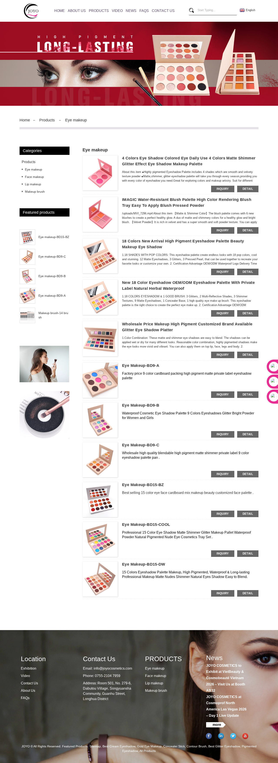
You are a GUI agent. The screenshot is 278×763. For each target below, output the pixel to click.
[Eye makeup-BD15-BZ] (100, 499)
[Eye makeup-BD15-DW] (100, 578)
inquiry (223, 188)
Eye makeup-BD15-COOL (146, 524)
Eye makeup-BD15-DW (143, 564)
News (131, 11)
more (217, 725)
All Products (147, 751)
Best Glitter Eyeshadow (224, 746)
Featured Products (75, 746)
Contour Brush (197, 746)
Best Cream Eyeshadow (119, 746)
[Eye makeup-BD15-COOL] (100, 539)
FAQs (144, 11)
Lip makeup (33, 184)
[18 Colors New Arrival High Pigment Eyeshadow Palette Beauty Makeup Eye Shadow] (100, 255)
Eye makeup (76, 120)
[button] (45, 223)
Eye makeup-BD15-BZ (53, 237)
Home (59, 11)
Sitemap (95, 746)
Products (99, 11)
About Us (77, 11)
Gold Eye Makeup (149, 746)
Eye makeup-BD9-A (52, 295)
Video (117, 11)
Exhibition (28, 668)
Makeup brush (35, 191)
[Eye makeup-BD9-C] (100, 459)
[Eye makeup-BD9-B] (100, 419)
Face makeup (34, 177)
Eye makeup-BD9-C (52, 256)
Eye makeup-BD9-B (52, 276)
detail (248, 188)
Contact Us (163, 11)
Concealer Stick (174, 746)
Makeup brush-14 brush (53, 315)
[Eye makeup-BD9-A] (100, 380)
